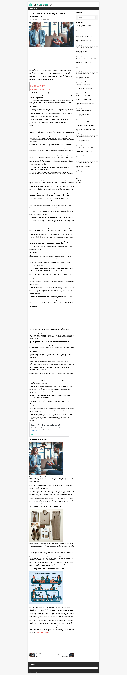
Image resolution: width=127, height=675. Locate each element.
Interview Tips (47, 19)
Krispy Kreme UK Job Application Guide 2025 (85, 129)
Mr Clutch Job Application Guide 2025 (84, 162)
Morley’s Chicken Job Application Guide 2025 (85, 155)
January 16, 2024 (34, 19)
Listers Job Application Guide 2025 (83, 144)
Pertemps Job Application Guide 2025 (84, 36)
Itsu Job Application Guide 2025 (82, 121)
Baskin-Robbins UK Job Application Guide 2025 (86, 58)
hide (44, 83)
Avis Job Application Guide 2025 (82, 55)
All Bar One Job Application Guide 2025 (84, 44)
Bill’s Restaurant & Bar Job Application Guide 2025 (86, 66)
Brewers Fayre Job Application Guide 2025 (85, 73)
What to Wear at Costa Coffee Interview (39, 88)
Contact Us (78, 180)
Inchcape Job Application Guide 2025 (84, 114)
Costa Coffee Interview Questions (37, 85)
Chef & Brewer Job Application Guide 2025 (85, 81)
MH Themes (47, 672)
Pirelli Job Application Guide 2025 (83, 170)
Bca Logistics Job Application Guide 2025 (84, 62)
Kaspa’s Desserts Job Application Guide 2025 (85, 125)
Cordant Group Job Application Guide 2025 (85, 92)
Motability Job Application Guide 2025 (84, 158)
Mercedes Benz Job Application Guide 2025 (85, 151)
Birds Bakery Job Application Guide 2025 (84, 69)
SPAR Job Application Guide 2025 (83, 29)
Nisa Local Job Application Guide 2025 (84, 166)
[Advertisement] (51, 59)
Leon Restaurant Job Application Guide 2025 (85, 136)
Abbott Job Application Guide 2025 (83, 40)
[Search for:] (87, 17)
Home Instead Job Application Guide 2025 (85, 110)
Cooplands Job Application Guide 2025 (84, 88)
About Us (78, 178)
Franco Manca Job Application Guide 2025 (85, 103)
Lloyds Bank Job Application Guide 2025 (84, 147)
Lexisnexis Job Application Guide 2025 (84, 140)
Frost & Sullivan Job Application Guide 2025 (85, 107)
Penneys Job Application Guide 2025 (83, 25)
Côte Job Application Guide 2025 (83, 95)
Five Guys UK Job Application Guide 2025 (84, 99)
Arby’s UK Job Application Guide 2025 (84, 47)
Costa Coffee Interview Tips (36, 86)
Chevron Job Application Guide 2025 (83, 84)
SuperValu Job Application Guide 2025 (84, 32)
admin (41, 19)
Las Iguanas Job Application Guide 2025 (84, 133)
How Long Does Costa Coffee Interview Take (40, 89)
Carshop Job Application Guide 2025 (83, 77)
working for (42, 632)
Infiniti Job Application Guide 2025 (83, 118)
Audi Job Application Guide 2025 (83, 51)
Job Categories (33, 8)
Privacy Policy (79, 182)
